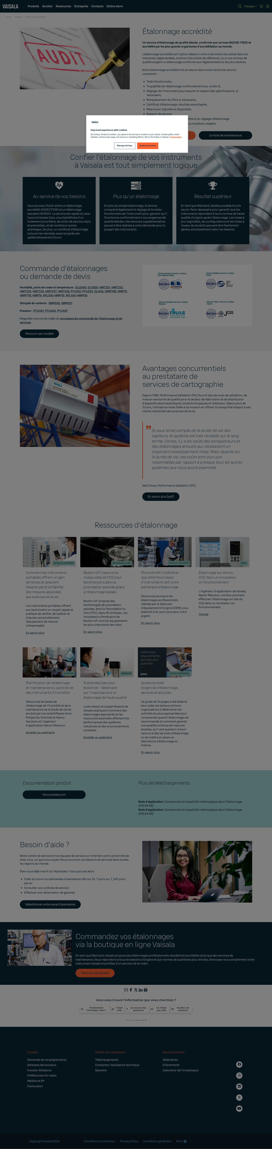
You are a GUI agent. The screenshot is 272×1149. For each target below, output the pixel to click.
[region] (137, 134)
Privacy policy (176, 137)
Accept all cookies (147, 146)
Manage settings (124, 146)
